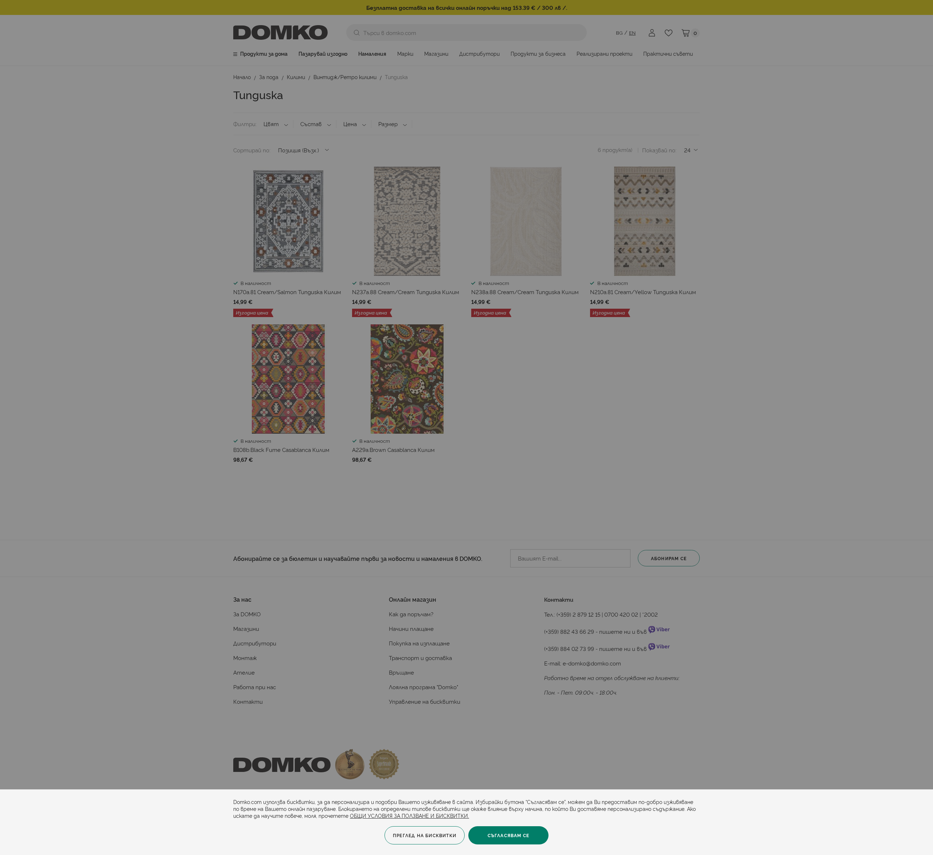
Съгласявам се (509, 835)
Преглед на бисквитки (424, 835)
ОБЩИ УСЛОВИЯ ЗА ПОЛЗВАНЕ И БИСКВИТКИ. (409, 815)
